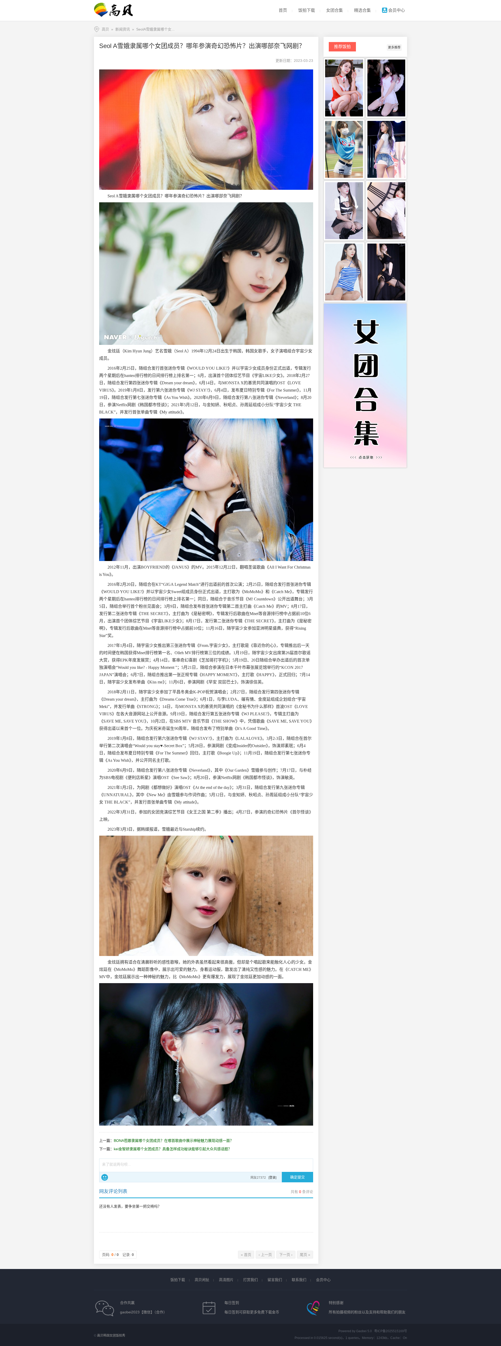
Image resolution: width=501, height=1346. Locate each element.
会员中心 (396, 10)
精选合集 (362, 10)
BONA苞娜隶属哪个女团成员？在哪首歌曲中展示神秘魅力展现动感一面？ (174, 1140)
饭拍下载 (306, 10)
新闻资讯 (122, 29)
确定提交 (297, 1177)
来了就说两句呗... (116, 1164)
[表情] (104, 1177)
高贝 (105, 29)
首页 (283, 10)
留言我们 (274, 1280)
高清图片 (226, 1280)
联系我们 (299, 1280)
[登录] (272, 1177)
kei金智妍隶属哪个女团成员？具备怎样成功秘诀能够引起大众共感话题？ (173, 1149)
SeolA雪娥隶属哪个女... (155, 29)
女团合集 (334, 10)
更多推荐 (394, 47)
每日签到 (231, 1303)
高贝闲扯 (202, 1280)
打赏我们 (250, 1280)
